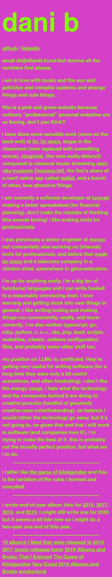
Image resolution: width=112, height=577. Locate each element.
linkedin (30, 48)
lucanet (100, 197)
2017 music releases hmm (32, 549)
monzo (97, 239)
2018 (7, 512)
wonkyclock (32, 571)
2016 (88, 504)
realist (67, 177)
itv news (50, 141)
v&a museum (17, 170)
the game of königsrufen (58, 471)
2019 (31, 512)
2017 (101, 504)
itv (35, 141)
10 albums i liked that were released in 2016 (53, 542)
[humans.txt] (49, 170)
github (9, 48)
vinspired (32, 155)
